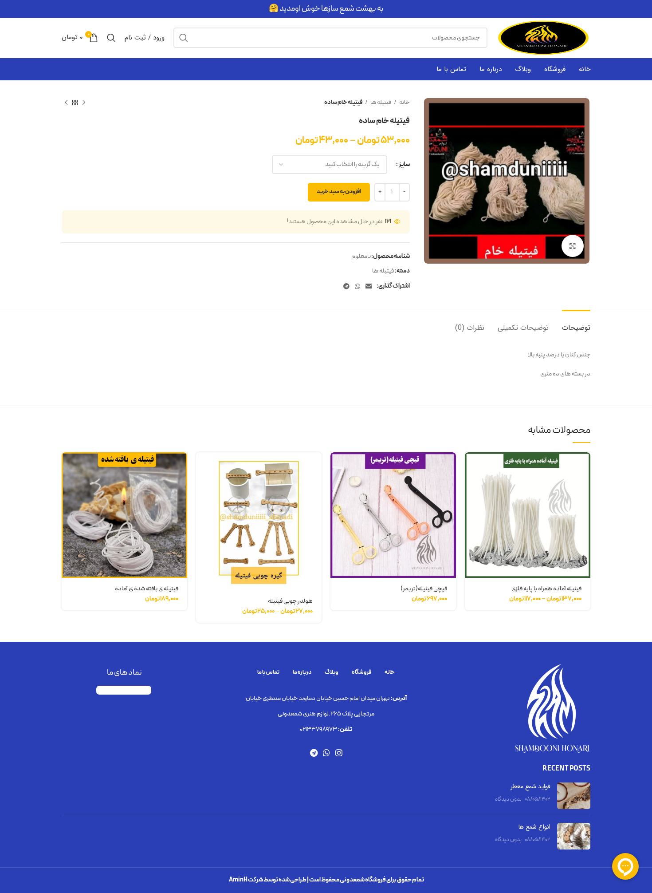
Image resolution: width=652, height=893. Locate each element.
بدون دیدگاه (508, 799)
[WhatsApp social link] (357, 286)
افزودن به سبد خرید (339, 191)
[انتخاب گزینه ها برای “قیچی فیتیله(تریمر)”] (337, 467)
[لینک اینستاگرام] (339, 752)
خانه (404, 102)
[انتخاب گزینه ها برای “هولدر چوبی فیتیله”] (203, 467)
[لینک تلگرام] (346, 286)
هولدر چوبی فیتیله (290, 601)
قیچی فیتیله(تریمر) (424, 588)
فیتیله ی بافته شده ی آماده (146, 588)
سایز (404, 164)
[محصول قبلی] (83, 103)
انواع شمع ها (534, 827)
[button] (68, 467)
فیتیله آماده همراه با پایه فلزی (546, 588)
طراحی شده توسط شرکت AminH (267, 880)
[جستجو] (183, 38)
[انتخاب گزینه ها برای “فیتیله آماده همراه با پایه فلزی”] (471, 467)
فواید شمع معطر (530, 786)
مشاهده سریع (471, 487)
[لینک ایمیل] (368, 286)
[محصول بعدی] (66, 103)
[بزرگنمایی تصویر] (573, 246)
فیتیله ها (380, 102)
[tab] (576, 323)
